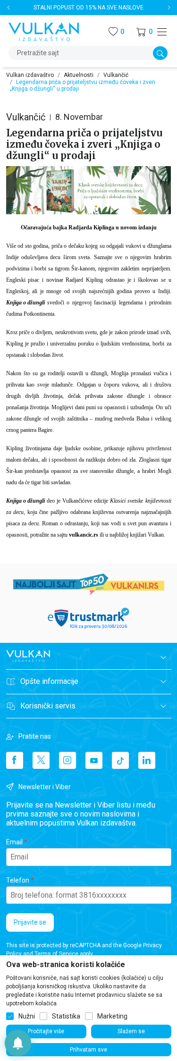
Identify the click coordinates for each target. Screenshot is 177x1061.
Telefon (17, 880)
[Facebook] (14, 760)
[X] (41, 760)
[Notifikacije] (18, 1043)
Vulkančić (115, 75)
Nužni (26, 1016)
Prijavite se (30, 922)
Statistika (66, 1016)
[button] (144, 32)
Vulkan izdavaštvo (30, 75)
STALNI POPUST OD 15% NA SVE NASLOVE (88, 7)
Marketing (112, 1016)
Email (14, 842)
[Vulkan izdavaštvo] (43, 30)
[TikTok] (120, 760)
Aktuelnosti (78, 75)
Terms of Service (56, 954)
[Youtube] (93, 760)
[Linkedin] (146, 760)
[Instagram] (67, 760)
